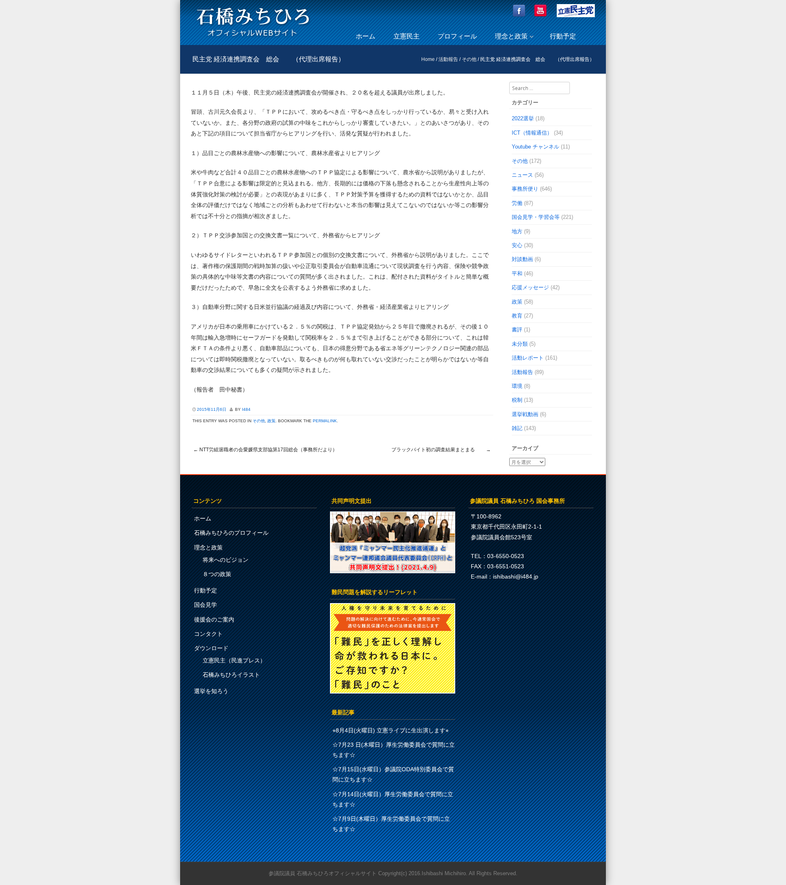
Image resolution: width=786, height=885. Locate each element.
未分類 (520, 344)
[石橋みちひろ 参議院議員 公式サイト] (253, 38)
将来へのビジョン (225, 559)
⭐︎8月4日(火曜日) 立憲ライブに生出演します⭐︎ (390, 730)
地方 (517, 231)
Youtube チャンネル (535, 147)
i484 (246, 409)
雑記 (517, 428)
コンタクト (208, 634)
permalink (325, 421)
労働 (517, 203)
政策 (271, 421)
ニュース (522, 175)
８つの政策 (217, 574)
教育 (517, 316)
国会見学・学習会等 (536, 217)
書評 (517, 330)
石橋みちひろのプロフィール (231, 532)
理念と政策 (511, 36)
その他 (469, 59)
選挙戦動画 (525, 414)
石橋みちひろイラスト (231, 674)
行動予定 (563, 36)
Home (428, 59)
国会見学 (205, 604)
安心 (517, 245)
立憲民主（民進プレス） (234, 660)
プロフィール (457, 36)
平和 (517, 273)
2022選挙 (523, 118)
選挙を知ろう (211, 691)
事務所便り (525, 189)
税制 (517, 400)
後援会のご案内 (214, 619)
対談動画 (522, 259)
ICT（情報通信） (532, 133)
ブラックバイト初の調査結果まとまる (441, 450)
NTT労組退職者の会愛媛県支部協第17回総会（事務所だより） (265, 450)
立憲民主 (406, 36)
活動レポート (528, 358)
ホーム (365, 36)
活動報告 (448, 59)
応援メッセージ (530, 287)
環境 (517, 386)
